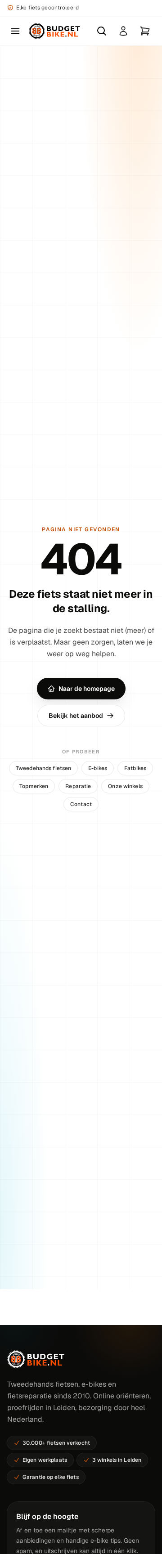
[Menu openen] (15, 31)
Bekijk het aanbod (76, 716)
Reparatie (78, 786)
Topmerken (33, 786)
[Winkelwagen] (145, 31)
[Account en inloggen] (123, 31)
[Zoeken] (102, 31)
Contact (81, 804)
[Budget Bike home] (54, 31)
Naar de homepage (86, 689)
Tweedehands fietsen (43, 768)
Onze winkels (125, 786)
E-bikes (97, 768)
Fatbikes (135, 768)
